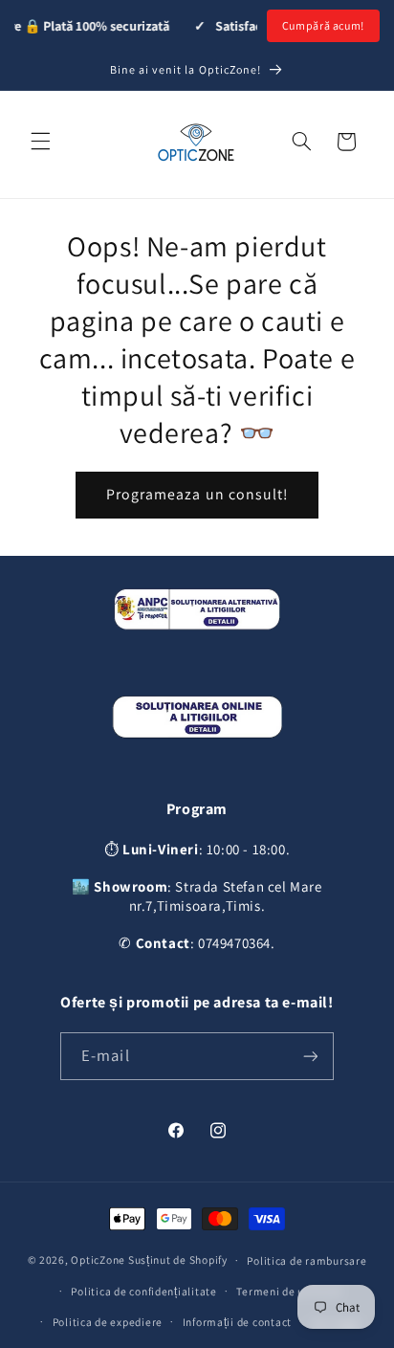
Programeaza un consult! (197, 494)
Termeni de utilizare (289, 1291)
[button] (40, 142)
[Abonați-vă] (311, 1055)
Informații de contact (237, 1322)
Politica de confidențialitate (143, 1291)
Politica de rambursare (306, 1260)
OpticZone (98, 1259)
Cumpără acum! (323, 25)
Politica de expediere (108, 1322)
